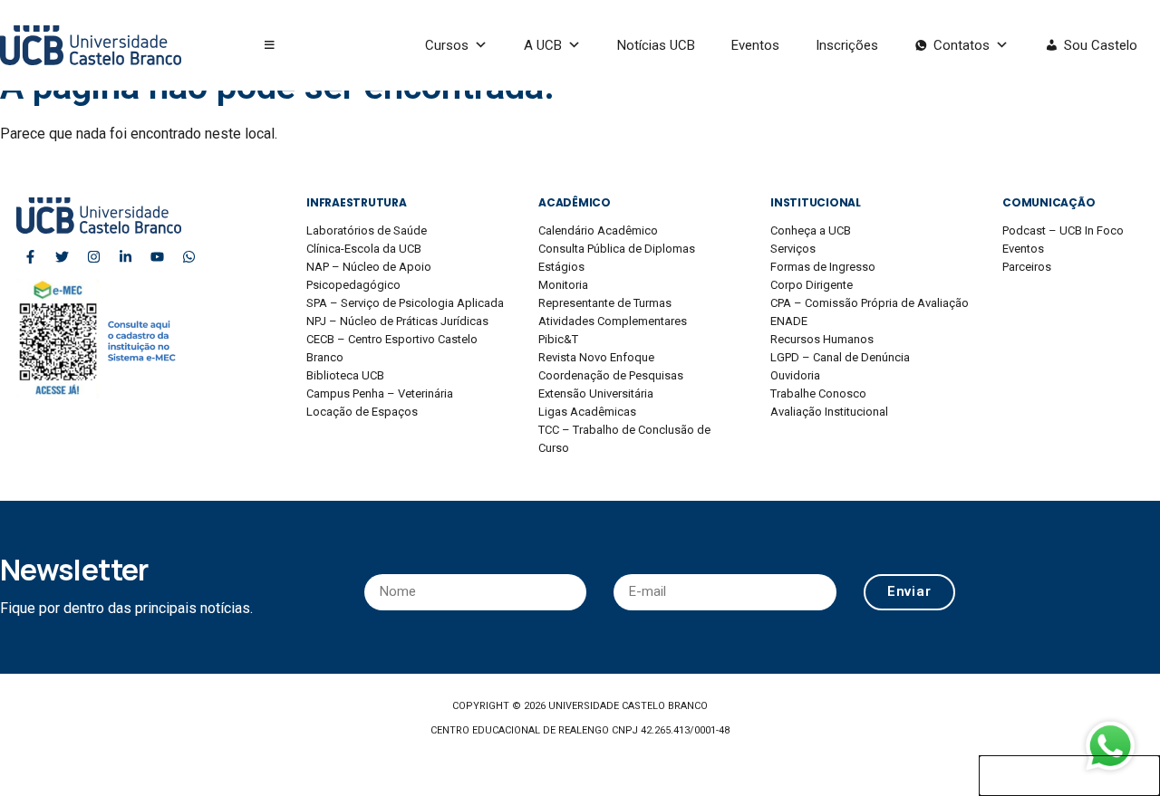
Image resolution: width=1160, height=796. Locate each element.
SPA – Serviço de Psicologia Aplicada (405, 303)
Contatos (961, 45)
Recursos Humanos (822, 339)
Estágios (561, 266)
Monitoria (563, 285)
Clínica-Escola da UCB (363, 248)
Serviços (793, 248)
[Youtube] (156, 256)
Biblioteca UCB (345, 375)
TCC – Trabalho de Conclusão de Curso (624, 439)
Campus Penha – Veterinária (379, 393)
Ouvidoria (795, 375)
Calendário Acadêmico (598, 230)
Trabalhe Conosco (818, 393)
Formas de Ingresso (822, 266)
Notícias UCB (656, 45)
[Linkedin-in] (125, 256)
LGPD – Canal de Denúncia (840, 357)
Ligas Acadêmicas (587, 411)
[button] (269, 45)
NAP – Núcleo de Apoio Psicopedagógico (368, 276)
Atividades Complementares (612, 321)
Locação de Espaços (362, 411)
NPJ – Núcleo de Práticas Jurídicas (397, 321)
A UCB (543, 45)
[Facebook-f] (30, 256)
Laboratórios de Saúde (366, 230)
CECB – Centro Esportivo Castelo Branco (392, 348)
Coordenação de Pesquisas (610, 375)
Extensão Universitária (595, 393)
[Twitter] (61, 256)
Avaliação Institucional (829, 411)
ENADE (788, 321)
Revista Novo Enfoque (596, 357)
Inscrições (847, 45)
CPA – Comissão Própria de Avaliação (869, 303)
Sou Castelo (1100, 45)
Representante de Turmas (605, 303)
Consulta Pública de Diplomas (616, 248)
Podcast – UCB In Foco (1063, 230)
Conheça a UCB (810, 230)
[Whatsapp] (188, 256)
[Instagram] (93, 256)
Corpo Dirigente (811, 285)
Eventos (755, 45)
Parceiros (1026, 266)
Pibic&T (558, 339)
